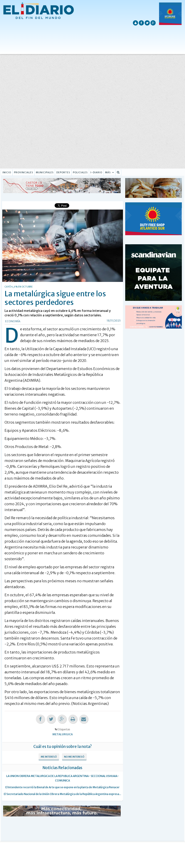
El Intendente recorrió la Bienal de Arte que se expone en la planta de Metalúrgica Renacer (62, 787)
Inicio (6, 172)
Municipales (44, 172)
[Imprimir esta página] (72, 719)
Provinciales (23, 172)
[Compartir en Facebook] (40, 719)
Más (108, 172)
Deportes (63, 172)
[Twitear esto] (51, 719)
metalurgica (62, 734)
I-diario (96, 172)
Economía (12, 321)
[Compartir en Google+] (62, 719)
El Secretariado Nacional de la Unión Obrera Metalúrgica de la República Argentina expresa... (62, 794)
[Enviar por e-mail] (83, 719)
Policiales (80, 172)
